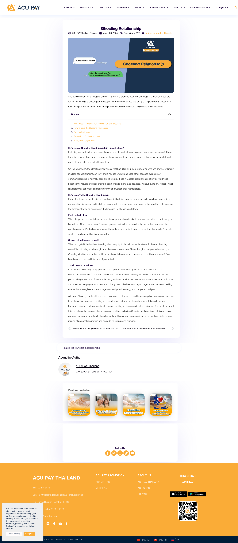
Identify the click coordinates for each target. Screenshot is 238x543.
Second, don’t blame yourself (87, 136)
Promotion (122, 7)
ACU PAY (68, 7)
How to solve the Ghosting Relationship (91, 128)
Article (138, 7)
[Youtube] (132, 453)
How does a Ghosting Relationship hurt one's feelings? (98, 123)
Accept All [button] (29, 534)
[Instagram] (114, 453)
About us (177, 7)
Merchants (85, 7)
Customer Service (199, 7)
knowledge (158, 33)
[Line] (120, 453)
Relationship (94, 348)
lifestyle (168, 33)
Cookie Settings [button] (14, 534)
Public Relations (157, 7)
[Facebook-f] (108, 453)
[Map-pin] (66, 523)
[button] (236, 8)
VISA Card (104, 7)
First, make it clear (82, 132)
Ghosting (81, 348)
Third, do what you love (84, 140)
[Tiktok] (126, 453)
